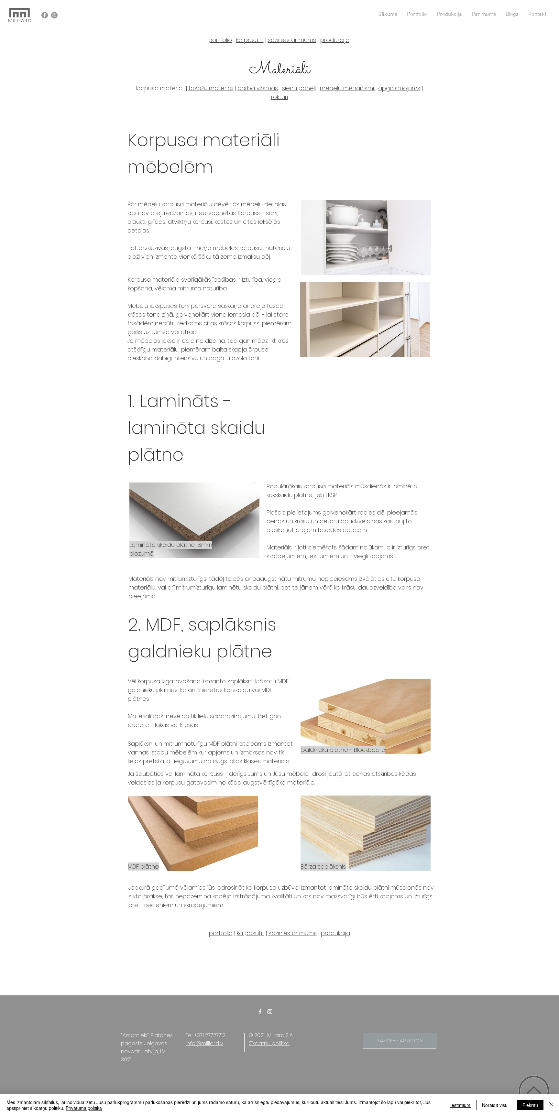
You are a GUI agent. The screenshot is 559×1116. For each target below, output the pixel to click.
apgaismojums (399, 88)
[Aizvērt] (551, 1105)
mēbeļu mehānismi (348, 88)
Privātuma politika (84, 1108)
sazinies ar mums (293, 933)
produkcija (335, 933)
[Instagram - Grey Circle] (54, 15)
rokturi (279, 97)
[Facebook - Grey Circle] (44, 15)
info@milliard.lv (204, 1043)
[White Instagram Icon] (270, 1011)
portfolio (220, 40)
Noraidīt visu (495, 1105)
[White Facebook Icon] (260, 1011)
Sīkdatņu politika (269, 1043)
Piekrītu (530, 1105)
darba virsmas (257, 88)
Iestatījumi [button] (460, 1105)
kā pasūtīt (250, 40)
